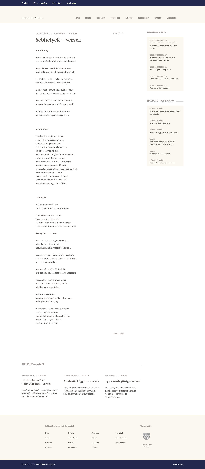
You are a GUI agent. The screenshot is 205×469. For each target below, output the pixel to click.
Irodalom (101, 17)
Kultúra (128, 17)
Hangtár (95, 447)
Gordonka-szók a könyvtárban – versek (36, 382)
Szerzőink (57, 3)
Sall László (110, 376)
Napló (88, 17)
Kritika (158, 17)
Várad (29, 13)
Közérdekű (171, 17)
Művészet (115, 17)
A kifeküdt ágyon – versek (81, 381)
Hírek (77, 17)
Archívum (71, 3)
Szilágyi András (70, 376)
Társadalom (143, 17)
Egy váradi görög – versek (122, 381)
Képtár (94, 438)
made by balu (178, 464)
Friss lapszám (40, 3)
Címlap (25, 3)
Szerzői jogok (121, 438)
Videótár (95, 443)
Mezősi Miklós (28, 376)
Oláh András (59, 33)
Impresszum (120, 443)
